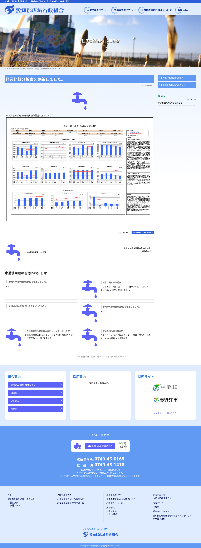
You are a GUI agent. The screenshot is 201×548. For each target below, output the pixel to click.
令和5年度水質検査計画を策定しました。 (28, 305)
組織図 (14, 392)
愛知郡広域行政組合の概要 (23, 384)
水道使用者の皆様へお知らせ (173, 77)
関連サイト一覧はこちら (166, 413)
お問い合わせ (185, 10)
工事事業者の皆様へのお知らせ (174, 84)
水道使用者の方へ (96, 10)
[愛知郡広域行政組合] (34, 9)
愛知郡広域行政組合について (156, 10)
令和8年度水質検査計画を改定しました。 (122, 306)
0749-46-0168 (100, 458)
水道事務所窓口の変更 (113, 330)
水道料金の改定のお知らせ (170, 102)
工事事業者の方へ (123, 10)
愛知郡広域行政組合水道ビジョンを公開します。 (49, 330)
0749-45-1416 (100, 464)
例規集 (14, 408)
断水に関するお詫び (112, 282)
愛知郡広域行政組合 (99, 545)
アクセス (15, 400)
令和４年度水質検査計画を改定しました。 (28, 281)
